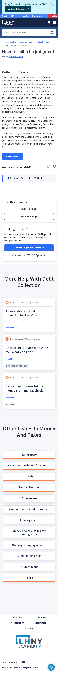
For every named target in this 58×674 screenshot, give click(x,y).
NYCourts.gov (16, 56)
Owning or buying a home (29, 545)
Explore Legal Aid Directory (29, 247)
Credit (29, 476)
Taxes (29, 578)
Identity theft (29, 520)
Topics (13, 42)
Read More (11, 327)
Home (4, 42)
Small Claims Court (29, 556)
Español (25, 16)
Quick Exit (53, 16)
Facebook (19, 662)
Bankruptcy (29, 454)
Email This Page (29, 208)
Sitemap (29, 628)
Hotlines (33, 16)
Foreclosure (29, 498)
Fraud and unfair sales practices (29, 509)
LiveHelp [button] (40, 16)
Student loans (29, 567)
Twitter (23, 662)
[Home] (7, 22)
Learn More (12, 156)
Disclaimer (40, 622)
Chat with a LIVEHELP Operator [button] (29, 255)
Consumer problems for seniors (29, 465)
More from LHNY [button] (8, 16)
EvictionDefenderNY (18, 9)
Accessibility (17, 622)
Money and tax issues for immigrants (29, 532)
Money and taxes (25, 42)
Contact (17, 617)
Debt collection (42, 42)
